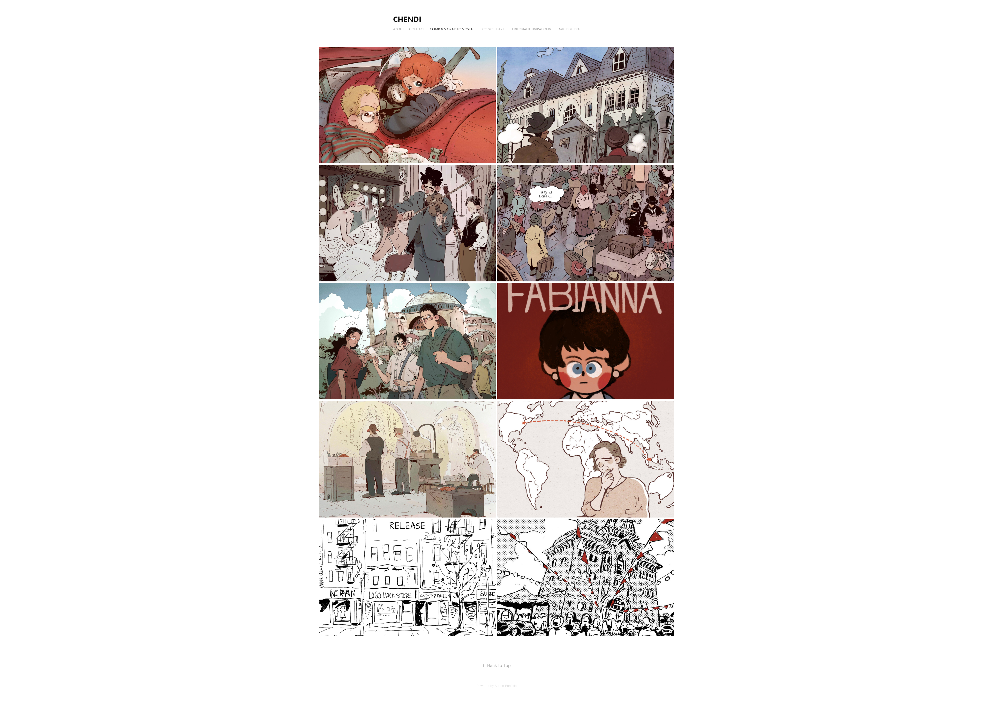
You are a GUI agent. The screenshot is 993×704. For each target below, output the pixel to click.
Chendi (407, 19)
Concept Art (493, 29)
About (398, 29)
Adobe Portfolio (506, 686)
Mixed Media (569, 29)
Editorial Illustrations (531, 29)
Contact (417, 29)
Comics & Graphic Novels (452, 29)
